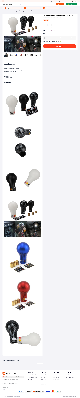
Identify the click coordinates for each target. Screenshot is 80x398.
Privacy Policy (71, 396)
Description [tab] (7, 60)
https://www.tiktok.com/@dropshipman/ (3, 389)
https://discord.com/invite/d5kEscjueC (5, 389)
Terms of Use (65, 396)
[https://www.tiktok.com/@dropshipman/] (3, 389)
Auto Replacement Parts (25, 11)
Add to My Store (59, 46)
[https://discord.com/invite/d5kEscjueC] (5, 389)
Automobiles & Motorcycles (13, 11)
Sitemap (76, 396)
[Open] (67, 31)
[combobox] (57, 31)
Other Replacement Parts (37, 11)
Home (3, 11)
